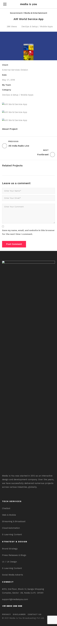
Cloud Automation (11, 528)
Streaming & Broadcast (13, 521)
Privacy (6, 614)
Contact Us (34, 614)
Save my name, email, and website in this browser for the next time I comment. (28, 232)
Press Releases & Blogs (14, 555)
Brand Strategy (10, 548)
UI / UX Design (9, 561)
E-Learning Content (12, 534)
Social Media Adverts (12, 575)
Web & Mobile (9, 515)
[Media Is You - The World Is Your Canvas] (28, 4)
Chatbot (6, 508)
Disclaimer (19, 614)
